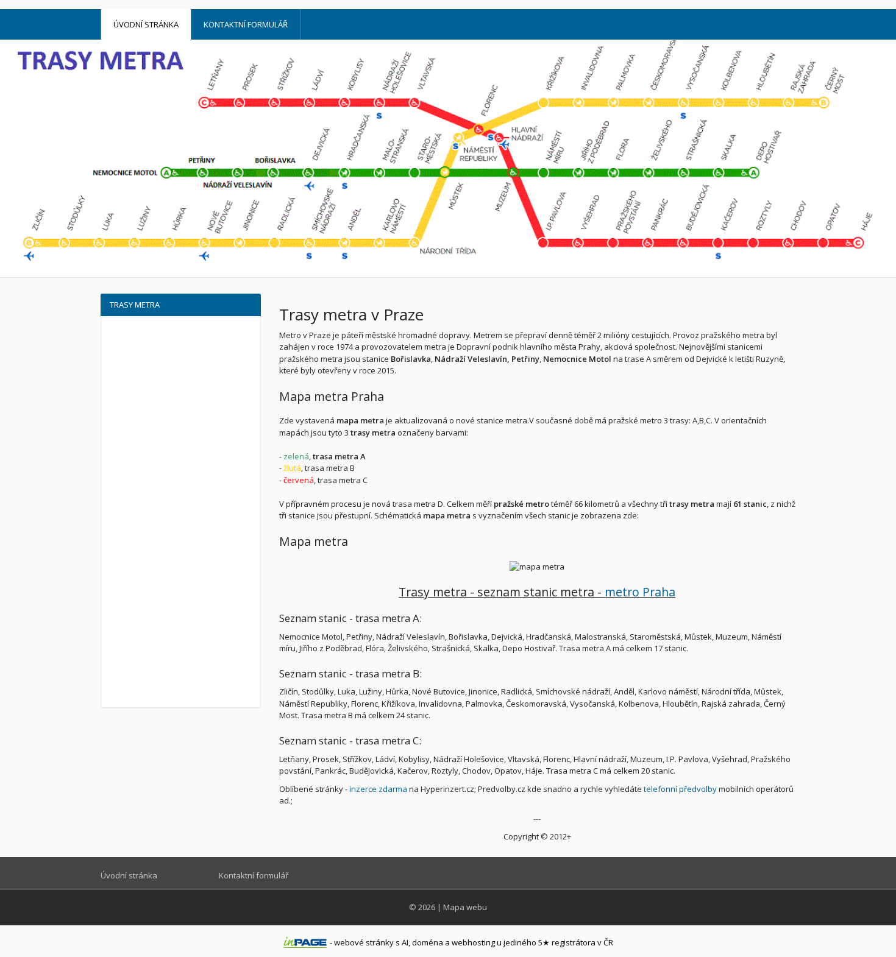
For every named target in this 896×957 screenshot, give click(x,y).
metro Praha (640, 592)
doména (427, 942)
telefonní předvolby (680, 788)
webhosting (473, 942)
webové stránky (364, 942)
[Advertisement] (180, 509)
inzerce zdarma (378, 788)
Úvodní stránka (146, 24)
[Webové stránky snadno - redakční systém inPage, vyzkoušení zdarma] (305, 942)
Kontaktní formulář (246, 24)
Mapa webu (465, 907)
